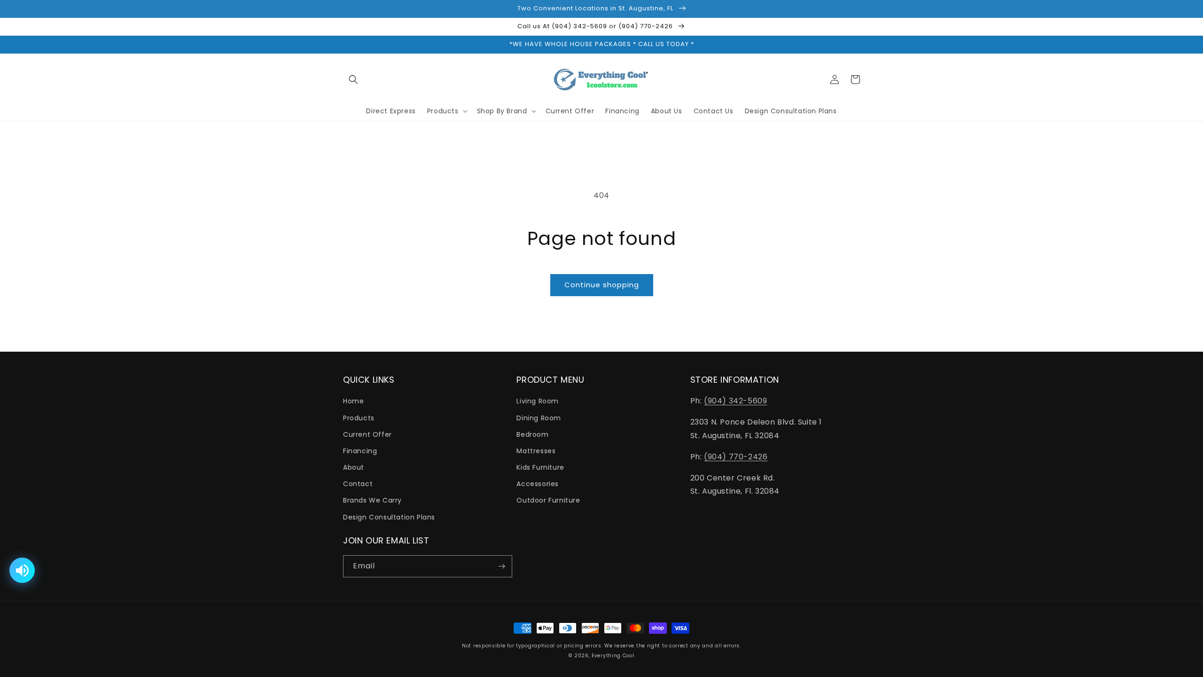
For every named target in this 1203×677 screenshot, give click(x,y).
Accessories (537, 483)
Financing (360, 451)
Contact (358, 483)
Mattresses (535, 451)
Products (359, 418)
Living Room (537, 401)
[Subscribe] (501, 566)
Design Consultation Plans (389, 517)
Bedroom (532, 434)
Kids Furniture (540, 467)
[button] (353, 79)
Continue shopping (601, 285)
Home (353, 401)
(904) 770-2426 (735, 456)
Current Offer (367, 434)
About (353, 467)
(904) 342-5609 (735, 400)
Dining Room (538, 418)
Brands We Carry (372, 500)
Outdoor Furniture (548, 500)
